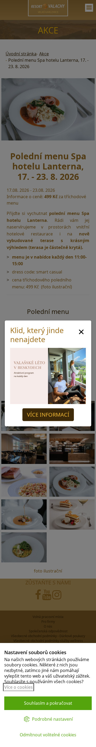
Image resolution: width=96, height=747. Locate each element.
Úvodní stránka (21, 54)
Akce (44, 54)
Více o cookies (18, 687)
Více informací (48, 414)
